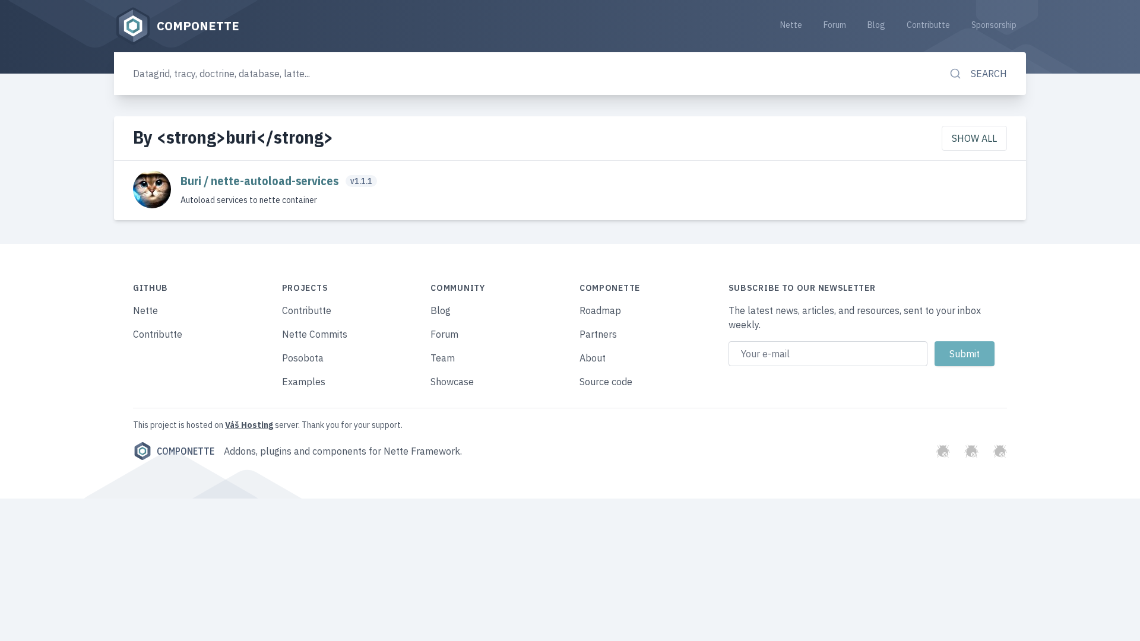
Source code (606, 382)
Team (442, 358)
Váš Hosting (249, 425)
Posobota (303, 358)
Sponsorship (993, 25)
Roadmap (600, 310)
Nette (791, 25)
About (593, 358)
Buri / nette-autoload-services (260, 181)
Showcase (452, 382)
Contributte (928, 25)
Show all (974, 138)
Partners (598, 334)
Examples (303, 382)
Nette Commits (314, 334)
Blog (876, 25)
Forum (835, 25)
